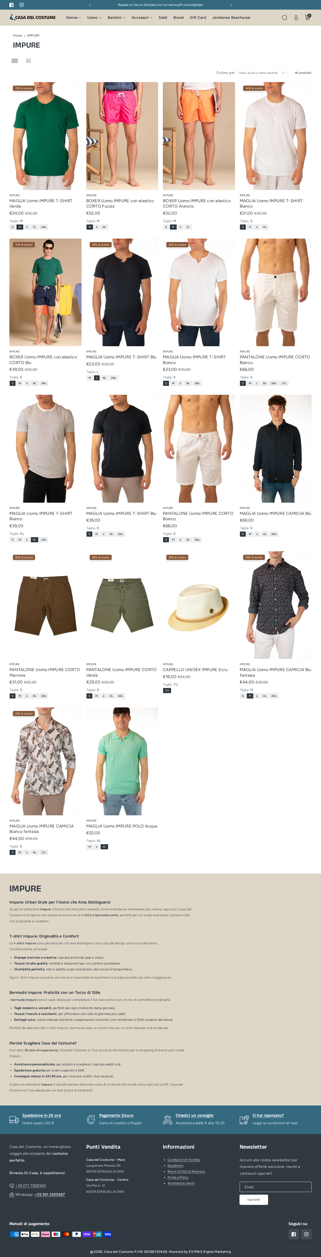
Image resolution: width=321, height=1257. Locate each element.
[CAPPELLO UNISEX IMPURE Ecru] (199, 605)
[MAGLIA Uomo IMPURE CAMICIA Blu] (276, 449)
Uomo (92, 17)
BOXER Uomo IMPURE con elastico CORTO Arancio (197, 203)
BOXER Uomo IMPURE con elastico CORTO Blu (43, 359)
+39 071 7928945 (30, 1185)
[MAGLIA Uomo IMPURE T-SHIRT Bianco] (276, 136)
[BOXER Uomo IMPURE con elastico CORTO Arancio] (199, 136)
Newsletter (253, 1147)
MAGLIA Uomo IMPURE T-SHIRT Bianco (271, 203)
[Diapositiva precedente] (90, 5)
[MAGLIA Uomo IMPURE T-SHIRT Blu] (122, 292)
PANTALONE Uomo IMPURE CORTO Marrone (44, 672)
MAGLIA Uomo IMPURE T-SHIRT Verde (41, 203)
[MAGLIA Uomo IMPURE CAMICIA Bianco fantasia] (45, 761)
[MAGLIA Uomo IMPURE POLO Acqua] (122, 761)
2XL (44, 227)
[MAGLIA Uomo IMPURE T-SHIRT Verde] (45, 136)
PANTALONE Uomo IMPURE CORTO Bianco (275, 359)
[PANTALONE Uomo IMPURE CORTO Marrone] (45, 605)
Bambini (115, 17)
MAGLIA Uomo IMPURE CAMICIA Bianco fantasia (41, 829)
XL (35, 227)
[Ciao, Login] (296, 18)
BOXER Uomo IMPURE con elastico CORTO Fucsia (120, 203)
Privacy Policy (178, 1177)
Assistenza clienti (181, 1183)
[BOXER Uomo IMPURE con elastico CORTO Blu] (45, 292)
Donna (72, 17)
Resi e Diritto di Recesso (186, 1171)
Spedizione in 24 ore (41, 1116)
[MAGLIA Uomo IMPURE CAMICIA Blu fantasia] (276, 605)
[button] (73, 17)
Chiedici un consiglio (195, 1116)
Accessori (140, 17)
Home (17, 36)
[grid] (14, 61)
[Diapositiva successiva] (231, 5)
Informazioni (179, 1147)
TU (168, 691)
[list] (28, 61)
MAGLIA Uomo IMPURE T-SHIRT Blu (121, 357)
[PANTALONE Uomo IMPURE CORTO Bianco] (276, 292)
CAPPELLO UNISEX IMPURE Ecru (195, 669)
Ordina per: (226, 73)
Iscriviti (253, 1200)
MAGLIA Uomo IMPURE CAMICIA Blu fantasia (275, 672)
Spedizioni (176, 1166)
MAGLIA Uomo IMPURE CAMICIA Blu (275, 513)
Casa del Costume (118, 1252)
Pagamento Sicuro (116, 1116)
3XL (285, 383)
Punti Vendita (103, 1147)
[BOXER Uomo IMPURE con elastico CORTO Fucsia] (122, 136)
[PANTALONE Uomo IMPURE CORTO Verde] (122, 605)
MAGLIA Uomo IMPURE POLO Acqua (121, 826)
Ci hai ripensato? (268, 1116)
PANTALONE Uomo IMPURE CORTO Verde (121, 672)
